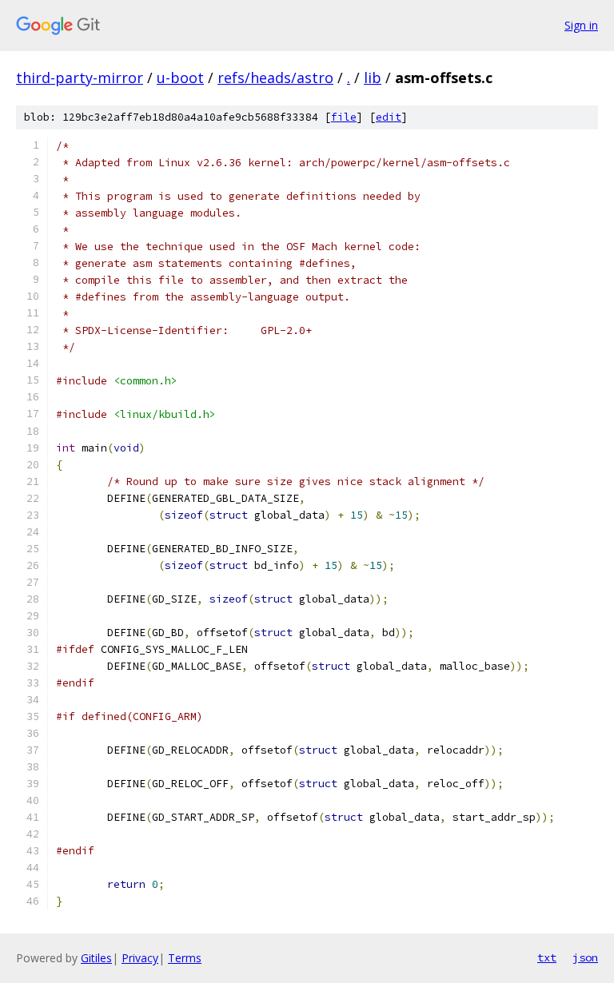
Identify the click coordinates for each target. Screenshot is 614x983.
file (344, 117)
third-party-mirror (79, 77)
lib (372, 77)
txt (546, 957)
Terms (184, 957)
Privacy (140, 957)
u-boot (180, 77)
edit (388, 117)
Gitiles (96, 957)
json (585, 957)
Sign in (581, 25)
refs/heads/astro (275, 77)
